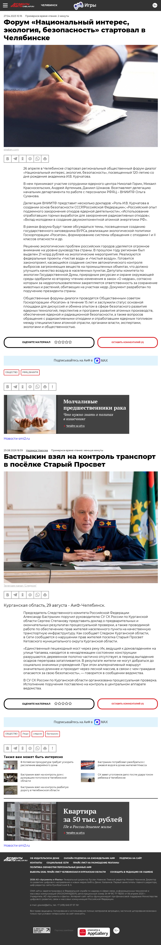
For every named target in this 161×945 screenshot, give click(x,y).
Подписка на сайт (130, 858)
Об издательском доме (44, 858)
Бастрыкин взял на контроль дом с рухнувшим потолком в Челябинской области (44, 777)
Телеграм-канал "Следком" (20, 585)
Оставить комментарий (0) (128, 342)
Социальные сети (58, 862)
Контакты (36, 862)
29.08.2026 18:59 (13, 450)
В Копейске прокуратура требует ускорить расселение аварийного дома (47, 764)
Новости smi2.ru (17, 438)
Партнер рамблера (64, 930)
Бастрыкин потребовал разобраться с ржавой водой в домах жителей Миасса (122, 764)
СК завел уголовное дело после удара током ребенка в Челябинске (125, 776)
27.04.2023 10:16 (13, 16)
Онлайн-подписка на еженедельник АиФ (89, 858)
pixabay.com (11, 149)
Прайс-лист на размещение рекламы (96, 862)
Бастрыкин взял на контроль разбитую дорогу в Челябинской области (45, 789)
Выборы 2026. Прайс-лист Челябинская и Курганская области (68, 872)
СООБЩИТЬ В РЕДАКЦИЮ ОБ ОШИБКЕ (131, 872)
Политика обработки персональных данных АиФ (60, 867)
